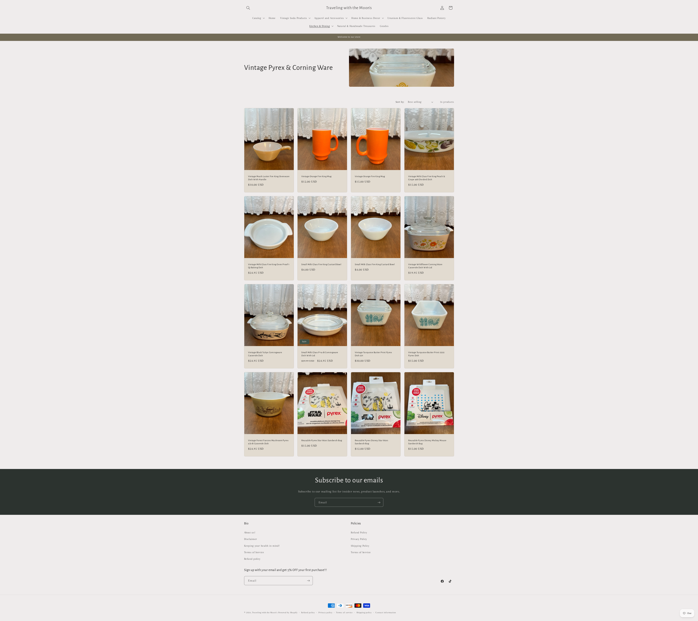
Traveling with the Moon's (264, 612)
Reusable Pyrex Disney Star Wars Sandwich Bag (371, 442)
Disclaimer (250, 539)
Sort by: (400, 101)
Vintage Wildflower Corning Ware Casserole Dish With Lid (425, 266)
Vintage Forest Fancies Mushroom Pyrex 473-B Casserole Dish (268, 442)
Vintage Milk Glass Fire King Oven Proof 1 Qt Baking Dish (268, 266)
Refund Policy (359, 532)
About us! (249, 532)
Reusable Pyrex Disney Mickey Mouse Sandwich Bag (427, 442)
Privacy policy (325, 612)
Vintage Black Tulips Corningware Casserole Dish (265, 354)
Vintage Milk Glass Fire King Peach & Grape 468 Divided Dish (426, 178)
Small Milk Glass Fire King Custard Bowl (321, 264)
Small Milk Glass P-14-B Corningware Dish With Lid (319, 354)
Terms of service (344, 612)
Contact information (385, 612)
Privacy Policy (359, 539)
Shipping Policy (360, 545)
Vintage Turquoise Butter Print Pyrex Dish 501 (373, 354)
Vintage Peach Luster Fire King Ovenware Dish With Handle (268, 178)
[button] (248, 8)
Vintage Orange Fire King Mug (316, 176)
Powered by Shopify (288, 612)
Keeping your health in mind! (262, 545)
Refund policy (252, 558)
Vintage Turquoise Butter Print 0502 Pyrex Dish (426, 354)
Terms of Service (254, 552)
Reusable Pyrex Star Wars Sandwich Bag (321, 440)
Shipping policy (364, 612)
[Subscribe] (379, 502)
